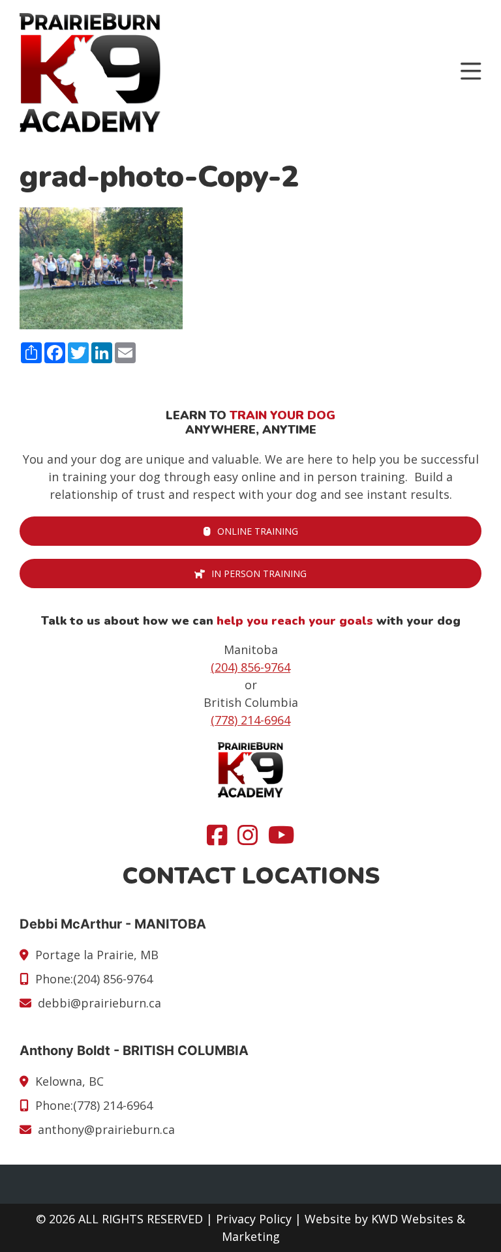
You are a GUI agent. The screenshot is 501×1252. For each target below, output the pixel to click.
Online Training (257, 531)
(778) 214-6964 (250, 720)
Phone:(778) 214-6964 (94, 1105)
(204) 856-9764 (250, 667)
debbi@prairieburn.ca (99, 1003)
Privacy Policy (254, 1219)
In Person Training (259, 573)
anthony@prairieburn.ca (106, 1129)
